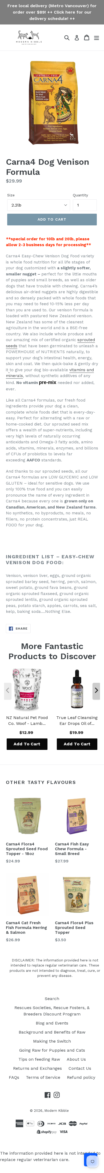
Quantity (80, 195)
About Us (76, 1059)
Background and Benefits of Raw (52, 1032)
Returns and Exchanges (37, 1068)
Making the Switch (52, 1041)
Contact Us (80, 1068)
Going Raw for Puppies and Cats (52, 1050)
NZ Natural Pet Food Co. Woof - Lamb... (27, 720)
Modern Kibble (56, 1111)
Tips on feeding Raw (39, 1059)
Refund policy (81, 1077)
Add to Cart (27, 743)
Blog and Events (52, 1023)
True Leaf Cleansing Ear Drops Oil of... (77, 720)
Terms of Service (43, 1077)
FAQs (14, 1077)
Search (52, 998)
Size (11, 195)
